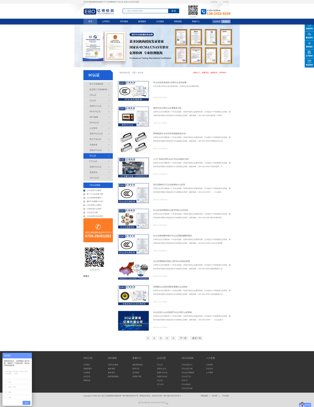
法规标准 (93, 145)
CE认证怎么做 (187, 388)
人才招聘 (209, 372)
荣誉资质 (86, 380)
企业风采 (86, 372)
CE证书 (184, 380)
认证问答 (161, 358)
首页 (90, 21)
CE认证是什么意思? (93, 190)
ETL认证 (93, 161)
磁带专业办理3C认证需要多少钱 (167, 108)
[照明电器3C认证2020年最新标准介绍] (133, 142)
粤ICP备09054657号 (130, 396)
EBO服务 (124, 21)
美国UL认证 (161, 369)
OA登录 (226, 2)
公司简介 (106, 21)
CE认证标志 (186, 384)
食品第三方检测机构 (98, 89)
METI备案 (94, 117)
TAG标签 (225, 396)
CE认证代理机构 (188, 372)
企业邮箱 (213, 2)
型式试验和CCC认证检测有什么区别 (169, 185)
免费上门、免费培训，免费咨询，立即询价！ (210, 73)
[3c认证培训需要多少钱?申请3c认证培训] (133, 218)
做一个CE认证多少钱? (93, 194)
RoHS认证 (94, 123)
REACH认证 (95, 111)
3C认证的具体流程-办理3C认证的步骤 (169, 82)
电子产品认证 (95, 139)
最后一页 (196, 338)
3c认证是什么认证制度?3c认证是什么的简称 (172, 312)
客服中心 (196, 21)
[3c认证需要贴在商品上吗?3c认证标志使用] (133, 270)
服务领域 (111, 369)
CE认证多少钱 (187, 369)
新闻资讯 (93, 172)
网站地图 (204, 396)
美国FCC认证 (96, 106)
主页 (134, 73)
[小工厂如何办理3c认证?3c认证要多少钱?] (133, 167)
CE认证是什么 (187, 365)
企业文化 (86, 376)
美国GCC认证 (96, 150)
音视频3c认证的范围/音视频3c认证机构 (170, 287)
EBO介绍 (87, 358)
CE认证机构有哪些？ (93, 198)
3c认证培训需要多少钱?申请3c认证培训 (170, 210)
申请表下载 (136, 376)
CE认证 (93, 95)
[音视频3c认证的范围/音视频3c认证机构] (133, 295)
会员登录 (216, 21)
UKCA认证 (94, 178)
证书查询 (135, 372)
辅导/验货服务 (113, 376)
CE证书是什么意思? (93, 205)
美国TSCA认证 (96, 134)
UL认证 (93, 100)
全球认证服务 (113, 365)
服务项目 (111, 372)
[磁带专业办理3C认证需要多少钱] (133, 116)
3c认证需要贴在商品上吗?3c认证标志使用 (171, 261)
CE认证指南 (95, 185)
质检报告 (178, 21)
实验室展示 (87, 369)
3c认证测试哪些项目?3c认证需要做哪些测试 (172, 236)
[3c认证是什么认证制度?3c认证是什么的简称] (133, 321)
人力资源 (210, 358)
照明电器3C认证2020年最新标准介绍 (169, 133)
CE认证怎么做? (91, 213)
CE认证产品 (186, 376)
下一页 (183, 338)
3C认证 (93, 156)
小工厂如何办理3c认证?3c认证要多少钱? (171, 159)
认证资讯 (93, 128)
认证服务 (160, 21)
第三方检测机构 (96, 84)
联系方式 (135, 369)
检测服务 (142, 21)
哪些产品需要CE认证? (93, 201)
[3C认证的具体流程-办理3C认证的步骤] (133, 91)
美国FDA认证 (95, 167)
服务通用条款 (137, 365)
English (226, 21)
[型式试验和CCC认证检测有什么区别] (133, 193)
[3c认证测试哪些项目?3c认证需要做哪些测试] (133, 244)
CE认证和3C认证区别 (93, 216)
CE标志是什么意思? (93, 209)
